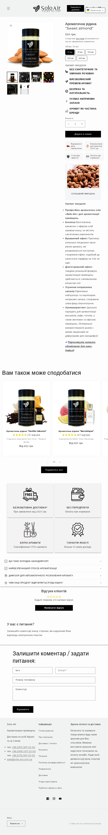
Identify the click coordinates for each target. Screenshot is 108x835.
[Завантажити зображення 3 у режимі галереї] (36, 77)
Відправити (23, 709)
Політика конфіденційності (52, 762)
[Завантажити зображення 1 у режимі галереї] (12, 77)
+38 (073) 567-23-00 (23, 755)
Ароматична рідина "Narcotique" (76, 431)
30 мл (70, 51)
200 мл (70, 57)
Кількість (69, 118)
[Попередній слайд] (48, 462)
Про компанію (46, 737)
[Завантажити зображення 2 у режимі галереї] (24, 77)
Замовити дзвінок (75, 8)
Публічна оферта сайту (50, 788)
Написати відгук (54, 607)
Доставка (80, 38)
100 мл (90, 51)
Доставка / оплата (48, 743)
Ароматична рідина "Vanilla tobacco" (26, 431)
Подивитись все (54, 469)
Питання (43, 756)
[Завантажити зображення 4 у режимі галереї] (48, 77)
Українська (15, 823)
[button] (8, 8)
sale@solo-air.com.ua (19, 759)
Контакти (43, 749)
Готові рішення (46, 730)
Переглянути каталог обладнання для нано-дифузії (80, 346)
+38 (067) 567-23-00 (23, 747)
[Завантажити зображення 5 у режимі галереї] (12, 89)
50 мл (80, 51)
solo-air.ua (80, 824)
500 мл (82, 57)
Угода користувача (48, 781)
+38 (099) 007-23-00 (24, 751)
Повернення (45, 769)
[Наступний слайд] (60, 462)
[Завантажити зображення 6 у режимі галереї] (24, 89)
